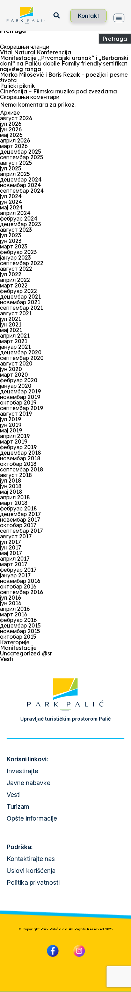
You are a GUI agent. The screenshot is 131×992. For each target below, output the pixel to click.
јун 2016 (10, 603)
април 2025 (15, 173)
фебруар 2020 (18, 380)
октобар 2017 (18, 525)
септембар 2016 (21, 592)
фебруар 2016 (18, 619)
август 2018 (16, 474)
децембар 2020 (21, 352)
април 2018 (15, 497)
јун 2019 (10, 424)
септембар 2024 (22, 190)
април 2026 (15, 140)
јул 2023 (10, 235)
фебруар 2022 (18, 290)
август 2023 (16, 229)
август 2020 (16, 363)
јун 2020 (11, 369)
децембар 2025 (20, 151)
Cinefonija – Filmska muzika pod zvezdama (58, 91)
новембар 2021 (20, 302)
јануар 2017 (15, 575)
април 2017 (15, 558)
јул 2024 (11, 196)
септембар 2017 (21, 530)
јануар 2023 (15, 257)
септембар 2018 (21, 469)
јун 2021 (10, 324)
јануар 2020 (15, 385)
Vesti (6, 658)
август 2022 (16, 268)
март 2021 (13, 341)
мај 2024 (11, 207)
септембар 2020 (22, 357)
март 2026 (14, 146)
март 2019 (13, 441)
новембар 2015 (20, 631)
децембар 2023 (20, 224)
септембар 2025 (21, 157)
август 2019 (16, 413)
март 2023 (13, 246)
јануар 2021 (15, 346)
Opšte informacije (32, 818)
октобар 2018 (18, 463)
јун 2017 (10, 547)
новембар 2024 (20, 185)
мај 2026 (11, 134)
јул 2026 (10, 123)
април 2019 (15, 435)
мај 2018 (11, 491)
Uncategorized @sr (26, 653)
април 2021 (15, 335)
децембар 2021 (20, 296)
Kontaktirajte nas (31, 858)
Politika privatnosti (33, 882)
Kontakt (88, 15)
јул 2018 (10, 480)
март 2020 (14, 374)
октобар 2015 (18, 636)
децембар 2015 (20, 625)
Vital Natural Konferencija (35, 52)
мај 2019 (11, 430)
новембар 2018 (20, 458)
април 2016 (15, 608)
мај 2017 (11, 552)
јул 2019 (10, 419)
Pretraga (13, 30)
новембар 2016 (20, 580)
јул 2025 (10, 168)
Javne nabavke (28, 782)
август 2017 (16, 536)
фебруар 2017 (18, 569)
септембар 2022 (21, 263)
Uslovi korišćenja (31, 870)
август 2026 (16, 118)
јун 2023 (10, 240)
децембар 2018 (20, 452)
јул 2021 (10, 318)
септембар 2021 (21, 307)
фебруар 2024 (18, 218)
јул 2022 (10, 274)
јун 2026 (11, 129)
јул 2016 (10, 597)
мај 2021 (11, 329)
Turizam (18, 806)
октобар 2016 (18, 586)
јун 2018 (11, 486)
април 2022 (15, 279)
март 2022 (14, 285)
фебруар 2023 (18, 251)
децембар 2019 (20, 391)
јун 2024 (11, 201)
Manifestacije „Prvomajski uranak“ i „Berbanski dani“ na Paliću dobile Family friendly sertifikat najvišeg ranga (64, 63)
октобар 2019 (18, 402)
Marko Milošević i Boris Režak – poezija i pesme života (64, 77)
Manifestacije (18, 647)
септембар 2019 (21, 408)
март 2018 (14, 502)
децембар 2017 (20, 513)
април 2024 (15, 212)
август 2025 (16, 162)
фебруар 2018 (18, 508)
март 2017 (13, 564)
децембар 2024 (21, 179)
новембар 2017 (20, 519)
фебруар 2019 (18, 447)
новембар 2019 (20, 396)
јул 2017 (10, 541)
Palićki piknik (17, 85)
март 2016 (13, 614)
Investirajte (22, 771)
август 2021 (16, 313)
